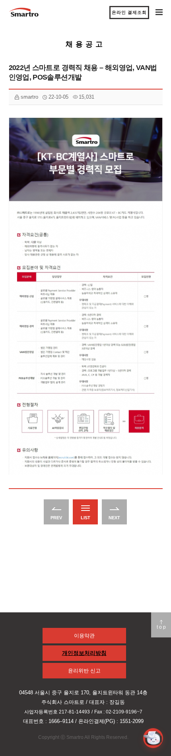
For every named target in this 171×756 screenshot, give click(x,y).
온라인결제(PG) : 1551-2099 (111, 721)
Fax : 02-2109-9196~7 (118, 712)
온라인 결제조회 (129, 12)
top (162, 627)
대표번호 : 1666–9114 (48, 721)
